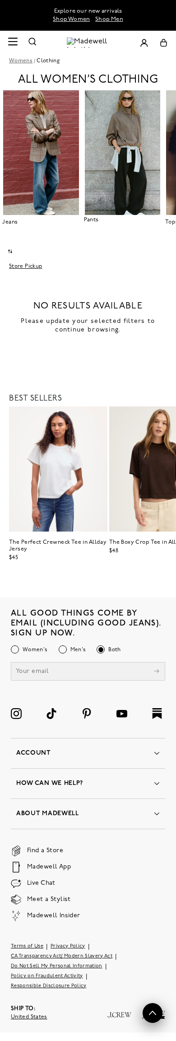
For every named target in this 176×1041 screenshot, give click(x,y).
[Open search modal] (32, 43)
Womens (20, 61)
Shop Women (71, 19)
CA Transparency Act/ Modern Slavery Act (61, 956)
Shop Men (109, 19)
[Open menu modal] (13, 43)
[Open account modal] (144, 43)
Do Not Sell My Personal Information (56, 966)
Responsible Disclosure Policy (49, 986)
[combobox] (10, 251)
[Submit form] (157, 672)
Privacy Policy (68, 946)
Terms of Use (27, 946)
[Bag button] (163, 43)
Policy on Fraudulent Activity (47, 976)
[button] (152, 1013)
